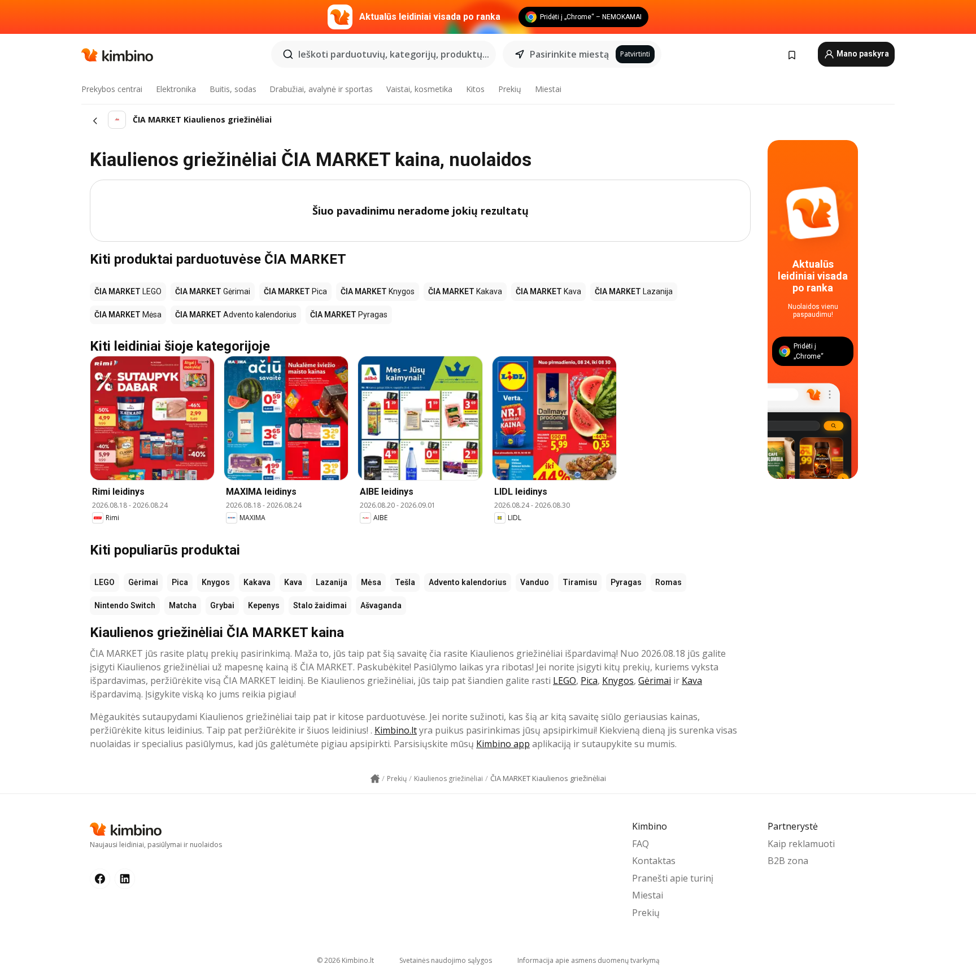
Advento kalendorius (468, 582)
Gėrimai (143, 582)
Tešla (405, 582)
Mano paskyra (862, 53)
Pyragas (626, 582)
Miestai (548, 89)
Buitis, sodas (233, 89)
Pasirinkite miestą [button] (569, 54)
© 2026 (345, 960)
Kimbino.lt (395, 730)
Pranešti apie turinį (672, 878)
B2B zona (788, 860)
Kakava (257, 582)
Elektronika (176, 89)
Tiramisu (580, 582)
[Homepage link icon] (375, 778)
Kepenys (264, 605)
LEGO (104, 582)
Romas (668, 582)
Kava (293, 582)
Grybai (222, 605)
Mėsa (371, 582)
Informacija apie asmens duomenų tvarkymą (588, 960)
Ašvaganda (381, 605)
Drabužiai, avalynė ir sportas (321, 89)
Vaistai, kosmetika (419, 89)
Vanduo (534, 582)
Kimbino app (503, 744)
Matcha (183, 605)
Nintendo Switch (124, 605)
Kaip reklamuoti (801, 844)
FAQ (640, 844)
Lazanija (331, 582)
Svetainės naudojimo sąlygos (445, 960)
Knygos (216, 582)
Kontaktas (654, 860)
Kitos (475, 89)
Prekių (509, 89)
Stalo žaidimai (320, 605)
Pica (180, 582)
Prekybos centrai (111, 89)
